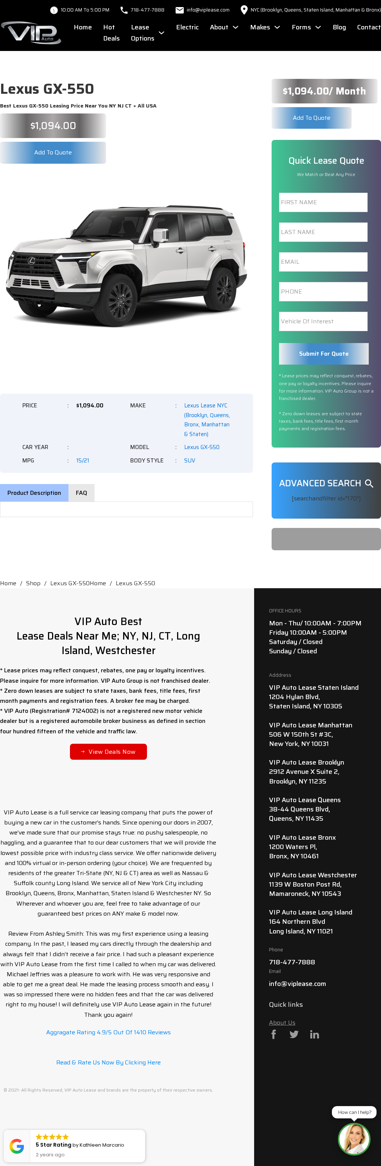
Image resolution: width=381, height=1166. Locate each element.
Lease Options (142, 33)
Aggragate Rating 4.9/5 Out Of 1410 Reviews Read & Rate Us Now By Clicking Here (108, 1047)
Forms (301, 27)
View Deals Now (112, 751)
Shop (33, 583)
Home (83, 27)
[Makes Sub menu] (277, 27)
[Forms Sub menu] (318, 27)
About (219, 27)
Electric (187, 27)
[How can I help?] (354, 1139)
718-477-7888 (147, 10)
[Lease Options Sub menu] (161, 32)
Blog (339, 27)
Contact (369, 27)
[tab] (34, 493)
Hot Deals (111, 33)
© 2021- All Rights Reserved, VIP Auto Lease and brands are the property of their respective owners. (108, 1089)
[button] (242, 182)
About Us (282, 1022)
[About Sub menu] (235, 27)
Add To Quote (53, 152)
